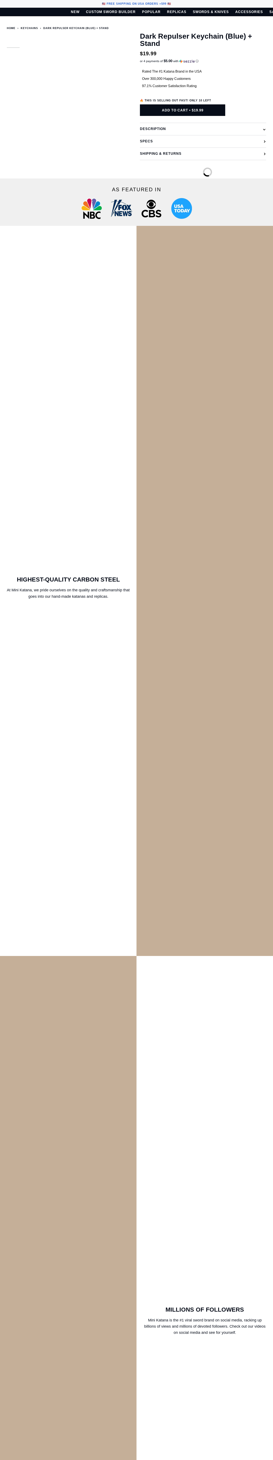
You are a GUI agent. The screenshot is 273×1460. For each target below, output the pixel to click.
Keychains (29, 28)
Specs (146, 141)
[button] (203, 61)
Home (11, 28)
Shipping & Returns (161, 153)
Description (153, 129)
